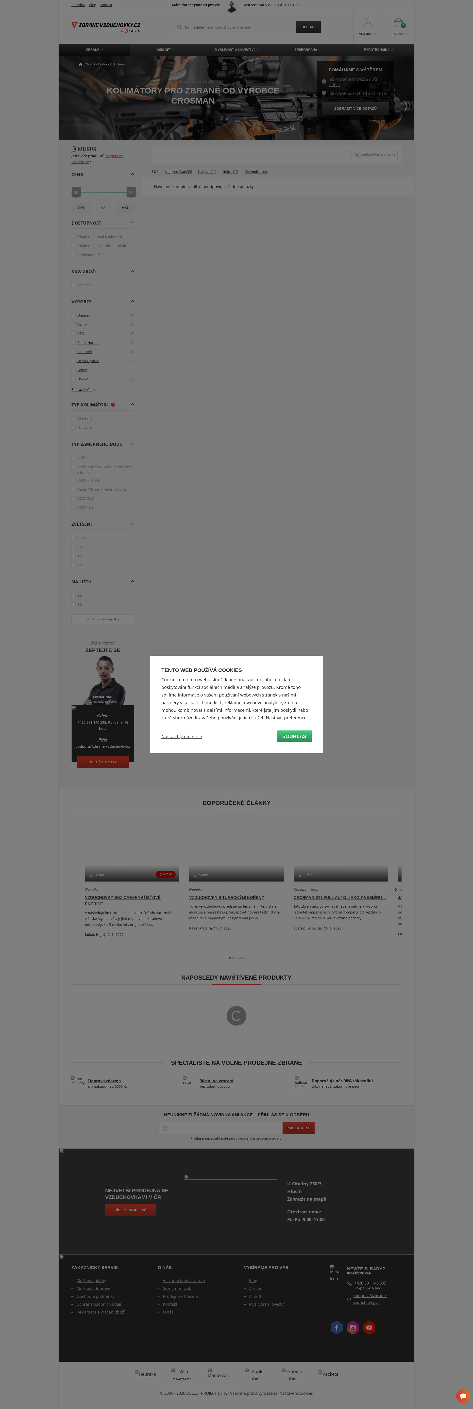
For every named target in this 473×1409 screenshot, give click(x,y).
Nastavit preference (181, 736)
